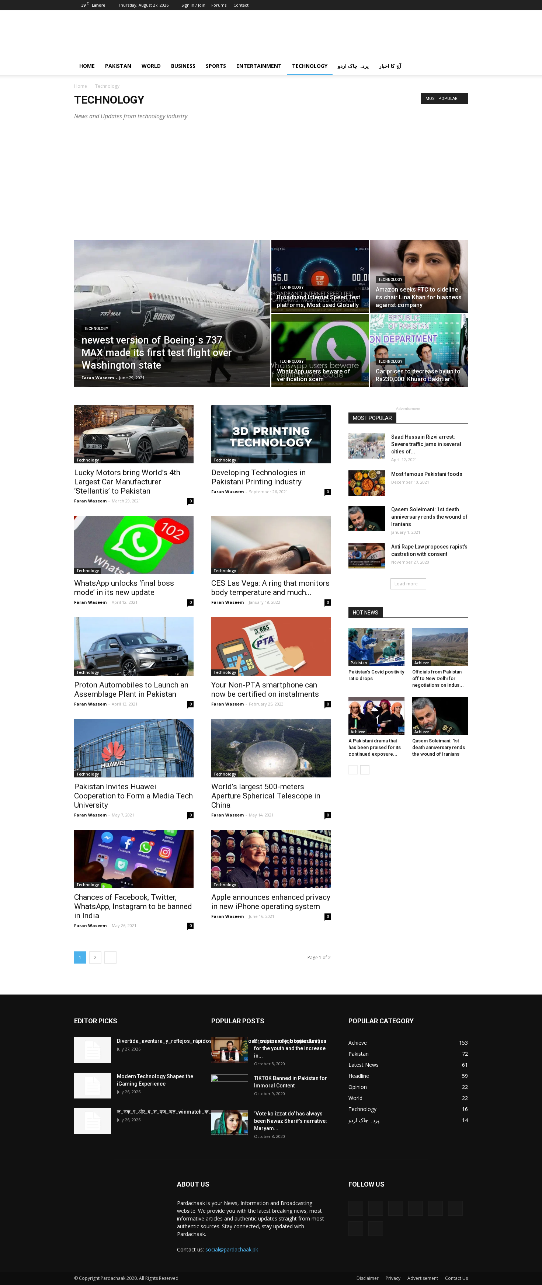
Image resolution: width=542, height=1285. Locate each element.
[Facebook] (377, 5)
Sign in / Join (193, 5)
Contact (241, 5)
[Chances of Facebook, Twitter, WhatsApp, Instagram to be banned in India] (134, 859)
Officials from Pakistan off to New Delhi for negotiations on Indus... (438, 678)
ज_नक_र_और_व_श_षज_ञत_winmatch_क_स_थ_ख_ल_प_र (181, 1112)
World (151, 65)
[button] (459, 66)
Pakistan (118, 65)
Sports (216, 65)
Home (87, 65)
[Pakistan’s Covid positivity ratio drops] (376, 647)
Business (183, 65)
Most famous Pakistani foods (426, 474)
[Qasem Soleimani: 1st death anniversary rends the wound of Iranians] (366, 518)
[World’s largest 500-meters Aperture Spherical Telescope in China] (271, 748)
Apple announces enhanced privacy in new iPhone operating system (270, 902)
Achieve (421, 662)
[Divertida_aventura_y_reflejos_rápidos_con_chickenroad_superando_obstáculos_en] (92, 1050)
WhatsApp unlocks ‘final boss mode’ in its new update (124, 588)
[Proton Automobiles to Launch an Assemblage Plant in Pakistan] (134, 646)
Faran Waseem (97, 377)
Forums (218, 5)
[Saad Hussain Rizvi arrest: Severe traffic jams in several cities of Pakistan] (366, 446)
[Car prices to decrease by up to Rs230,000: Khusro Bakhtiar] (419, 350)
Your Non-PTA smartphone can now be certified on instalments (265, 689)
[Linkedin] (401, 5)
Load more (406, 584)
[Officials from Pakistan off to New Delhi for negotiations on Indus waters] (440, 647)
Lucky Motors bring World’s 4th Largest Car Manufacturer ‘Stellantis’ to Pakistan (127, 481)
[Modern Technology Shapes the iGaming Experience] (92, 1085)
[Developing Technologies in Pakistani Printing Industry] (271, 434)
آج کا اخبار (390, 65)
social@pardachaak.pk (231, 1249)
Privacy (393, 1278)
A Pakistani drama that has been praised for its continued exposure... (374, 747)
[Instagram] (389, 5)
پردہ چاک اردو (353, 65)
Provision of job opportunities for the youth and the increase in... (290, 1048)
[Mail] (413, 5)
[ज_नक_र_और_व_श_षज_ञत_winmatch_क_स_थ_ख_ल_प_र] (92, 1121)
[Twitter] (425, 5)
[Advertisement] (271, 184)
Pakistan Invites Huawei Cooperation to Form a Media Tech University (133, 795)
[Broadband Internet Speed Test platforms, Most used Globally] (320, 276)
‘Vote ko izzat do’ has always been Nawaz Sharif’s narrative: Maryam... (290, 1121)
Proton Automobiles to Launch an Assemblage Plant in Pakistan (131, 689)
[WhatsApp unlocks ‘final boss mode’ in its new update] (134, 545)
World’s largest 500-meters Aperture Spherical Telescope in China (265, 795)
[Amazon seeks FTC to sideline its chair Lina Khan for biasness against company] (419, 276)
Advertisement (422, 1278)
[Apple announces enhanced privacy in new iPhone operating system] (271, 859)
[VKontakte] (450, 5)
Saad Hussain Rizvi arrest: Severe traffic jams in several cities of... (426, 444)
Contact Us (456, 1278)
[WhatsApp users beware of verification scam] (320, 350)
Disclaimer (368, 1278)
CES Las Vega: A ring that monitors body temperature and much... (270, 588)
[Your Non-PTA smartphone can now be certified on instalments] (271, 646)
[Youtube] (462, 5)
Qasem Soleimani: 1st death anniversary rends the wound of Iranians (429, 516)
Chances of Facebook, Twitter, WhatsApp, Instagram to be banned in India (133, 906)
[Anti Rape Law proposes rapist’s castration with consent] (366, 555)
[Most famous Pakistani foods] (366, 483)
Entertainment (259, 65)
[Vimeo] (438, 5)
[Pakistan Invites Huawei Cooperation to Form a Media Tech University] (134, 748)
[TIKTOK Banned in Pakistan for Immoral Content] (229, 1087)
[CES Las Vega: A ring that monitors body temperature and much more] (271, 545)
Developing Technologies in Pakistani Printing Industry (258, 477)
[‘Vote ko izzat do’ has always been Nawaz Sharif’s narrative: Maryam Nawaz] (229, 1122)
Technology (309, 65)
